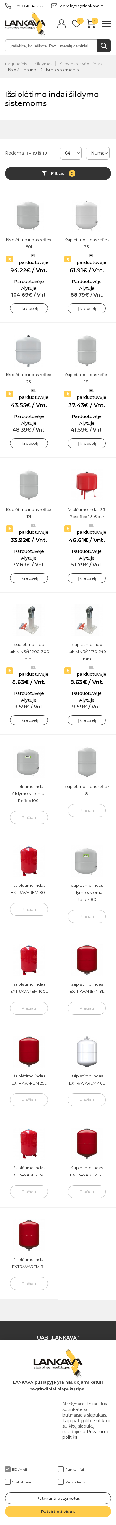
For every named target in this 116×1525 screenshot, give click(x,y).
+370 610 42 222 (29, 5)
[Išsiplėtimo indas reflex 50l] (29, 215)
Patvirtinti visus (58, 1511)
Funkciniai (74, 1469)
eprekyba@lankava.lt (81, 5)
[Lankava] (25, 24)
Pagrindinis (16, 63)
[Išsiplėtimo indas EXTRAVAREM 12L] (87, 1143)
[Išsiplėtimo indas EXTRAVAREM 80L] (29, 861)
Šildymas (43, 63)
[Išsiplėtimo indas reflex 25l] (29, 350)
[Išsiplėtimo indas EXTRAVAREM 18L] (87, 960)
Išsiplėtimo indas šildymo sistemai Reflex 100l (28, 793)
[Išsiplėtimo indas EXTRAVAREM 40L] (87, 1051)
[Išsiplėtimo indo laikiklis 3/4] (29, 620)
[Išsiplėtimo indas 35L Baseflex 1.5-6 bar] (87, 485)
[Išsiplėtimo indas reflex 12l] (29, 485)
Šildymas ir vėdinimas (81, 63)
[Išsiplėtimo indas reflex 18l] (87, 350)
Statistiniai (21, 1482)
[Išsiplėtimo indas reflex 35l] (87, 215)
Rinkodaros (75, 1482)
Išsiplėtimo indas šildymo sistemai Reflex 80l (87, 892)
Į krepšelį (28, 308)
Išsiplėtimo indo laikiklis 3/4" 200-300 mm (29, 651)
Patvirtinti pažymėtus (58, 1498)
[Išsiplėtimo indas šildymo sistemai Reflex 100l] (29, 762)
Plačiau (29, 817)
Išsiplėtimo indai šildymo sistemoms (43, 69)
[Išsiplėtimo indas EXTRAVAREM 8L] (29, 1235)
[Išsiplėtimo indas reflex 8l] (87, 762)
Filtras (62, 173)
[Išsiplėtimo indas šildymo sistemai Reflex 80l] (87, 861)
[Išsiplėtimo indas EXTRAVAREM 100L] (29, 960)
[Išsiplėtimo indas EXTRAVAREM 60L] (29, 1143)
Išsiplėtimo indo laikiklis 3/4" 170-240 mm (87, 651)
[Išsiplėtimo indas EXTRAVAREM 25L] (29, 1051)
